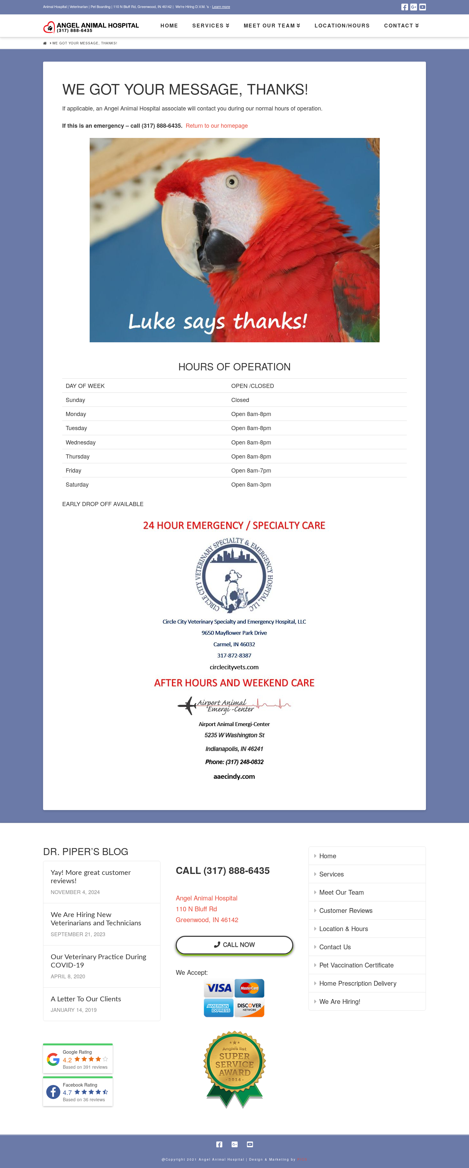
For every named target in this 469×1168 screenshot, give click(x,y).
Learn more (221, 6)
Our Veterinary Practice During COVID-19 (98, 961)
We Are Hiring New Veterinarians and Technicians (96, 919)
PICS (302, 1159)
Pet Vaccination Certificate (356, 964)
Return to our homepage (217, 125)
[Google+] (413, 7)
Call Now (239, 944)
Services (331, 873)
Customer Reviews (346, 910)
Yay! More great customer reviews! (91, 876)
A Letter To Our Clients (86, 999)
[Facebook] (404, 7)
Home (327, 855)
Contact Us (335, 946)
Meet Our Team (341, 892)
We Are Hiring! (340, 1001)
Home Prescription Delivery (358, 983)
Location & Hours (343, 928)
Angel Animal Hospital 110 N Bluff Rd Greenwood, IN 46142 (207, 908)
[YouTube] (422, 7)
